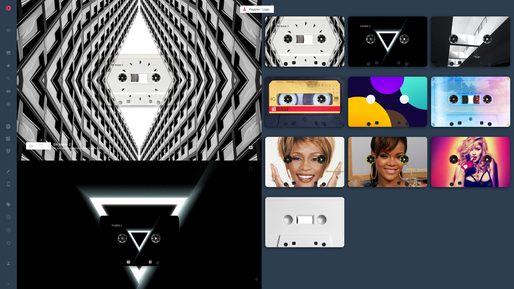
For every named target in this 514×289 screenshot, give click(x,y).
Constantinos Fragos (76, 148)
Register (254, 9)
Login (265, 9)
